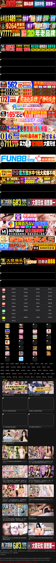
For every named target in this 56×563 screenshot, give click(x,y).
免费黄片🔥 (8, 373)
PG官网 (7, 363)
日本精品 (26, 292)
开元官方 (20, 373)
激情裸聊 (2, 373)
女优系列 (26, 303)
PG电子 (26, 363)
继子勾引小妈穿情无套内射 (9, 411)
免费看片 (43, 373)
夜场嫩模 (12, 370)
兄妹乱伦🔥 (21, 377)
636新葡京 (51, 370)
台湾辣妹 (14, 296)
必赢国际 (2, 367)
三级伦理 (14, 292)
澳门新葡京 (23, 370)
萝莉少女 (50, 289)
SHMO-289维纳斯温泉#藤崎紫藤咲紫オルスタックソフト (15, 462)
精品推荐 (14, 289)
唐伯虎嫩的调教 (32, 518)
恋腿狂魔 (50, 303)
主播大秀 (38, 367)
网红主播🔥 (50, 377)
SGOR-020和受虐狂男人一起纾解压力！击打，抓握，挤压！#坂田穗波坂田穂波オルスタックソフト (41, 482)
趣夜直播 (7, 370)
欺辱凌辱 (14, 299)
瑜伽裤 (37, 306)
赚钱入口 (33, 377)
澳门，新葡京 (36, 373)
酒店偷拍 (33, 367)
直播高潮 (19, 367)
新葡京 (46, 363)
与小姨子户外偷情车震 (34, 395)
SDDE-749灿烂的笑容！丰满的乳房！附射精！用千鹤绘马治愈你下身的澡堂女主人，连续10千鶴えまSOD (15, 482)
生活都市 (14, 317)
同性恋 (50, 313)
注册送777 (37, 363)
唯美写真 (38, 310)
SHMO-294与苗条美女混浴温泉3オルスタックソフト (41, 500)
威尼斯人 (2, 363)
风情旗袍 (14, 306)
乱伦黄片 (48, 367)
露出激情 (26, 310)
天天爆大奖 (25, 373)
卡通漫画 (14, 310)
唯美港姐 (38, 296)
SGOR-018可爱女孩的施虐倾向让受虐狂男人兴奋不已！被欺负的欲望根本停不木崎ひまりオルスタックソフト (41, 463)
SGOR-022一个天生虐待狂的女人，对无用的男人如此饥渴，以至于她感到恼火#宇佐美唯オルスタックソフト (15, 501)
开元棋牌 (12, 363)
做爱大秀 (48, 373)
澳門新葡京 (34, 370)
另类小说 (14, 320)
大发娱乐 (28, 370)
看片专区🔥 (27, 377)
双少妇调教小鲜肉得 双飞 (35, 427)
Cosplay (38, 292)
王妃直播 (43, 367)
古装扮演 (14, 303)
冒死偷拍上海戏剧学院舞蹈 (35, 411)
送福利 (42, 363)
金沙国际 (31, 373)
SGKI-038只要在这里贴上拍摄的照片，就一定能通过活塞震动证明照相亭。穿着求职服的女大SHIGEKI (14, 520)
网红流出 (38, 299)
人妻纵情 (38, 317)
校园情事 (26, 317)
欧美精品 (38, 289)
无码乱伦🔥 (14, 373)
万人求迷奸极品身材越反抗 (9, 427)
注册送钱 (31, 363)
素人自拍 (50, 292)
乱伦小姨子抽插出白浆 (8, 443)
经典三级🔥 (9, 377)
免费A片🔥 (15, 377)
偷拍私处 (2, 370)
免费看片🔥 (45, 370)
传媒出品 (14, 313)
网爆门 (50, 310)
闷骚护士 (50, 306)
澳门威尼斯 (3, 377)
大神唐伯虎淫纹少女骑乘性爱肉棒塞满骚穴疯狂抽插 (41, 538)
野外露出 (50, 299)
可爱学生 (38, 303)
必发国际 (17, 370)
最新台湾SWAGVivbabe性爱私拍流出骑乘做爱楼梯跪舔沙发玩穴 (14, 538)
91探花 (25, 299)
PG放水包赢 (13, 367)
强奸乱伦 (26, 289)
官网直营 (17, 363)
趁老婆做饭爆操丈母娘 (8, 395)
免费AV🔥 (44, 377)
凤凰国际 (7, 367)
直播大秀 (53, 373)
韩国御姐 (26, 296)
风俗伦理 (50, 317)
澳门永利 (22, 363)
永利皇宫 (39, 370)
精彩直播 (24, 367)
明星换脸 (26, 306)
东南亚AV (50, 296)
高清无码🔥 (38, 377)
